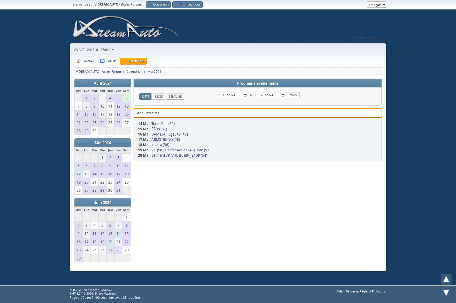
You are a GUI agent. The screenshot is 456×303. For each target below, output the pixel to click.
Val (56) (157, 150)
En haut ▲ (379, 291)
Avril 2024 (103, 83)
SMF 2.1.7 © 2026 (81, 293)
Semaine (175, 96)
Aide (339, 291)
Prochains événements (258, 83)
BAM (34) (159, 134)
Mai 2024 (103, 143)
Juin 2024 (102, 202)
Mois (159, 96)
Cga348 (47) (178, 134)
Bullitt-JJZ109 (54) (193, 155)
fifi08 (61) (159, 129)
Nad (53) (203, 150)
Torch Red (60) (163, 123)
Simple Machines (105, 293)
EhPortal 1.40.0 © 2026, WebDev (91, 290)
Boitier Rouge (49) (180, 150)
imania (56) (160, 144)
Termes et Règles (357, 291)
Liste (145, 96)
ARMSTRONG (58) (165, 139)
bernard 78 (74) (164, 155)
